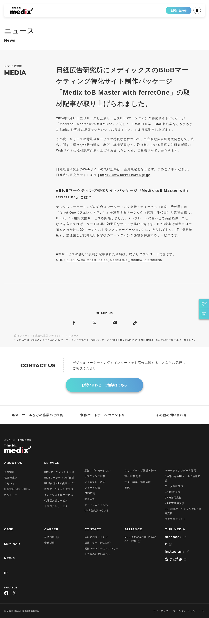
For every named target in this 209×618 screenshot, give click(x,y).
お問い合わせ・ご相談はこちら (104, 385)
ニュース (74, 335)
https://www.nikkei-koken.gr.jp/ (125, 175)
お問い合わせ (179, 10)
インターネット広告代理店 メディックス (40, 335)
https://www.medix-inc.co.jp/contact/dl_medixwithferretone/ (114, 259)
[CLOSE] (197, 10)
